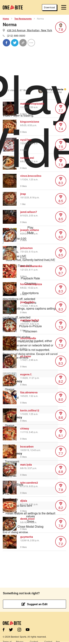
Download (49, 7)
